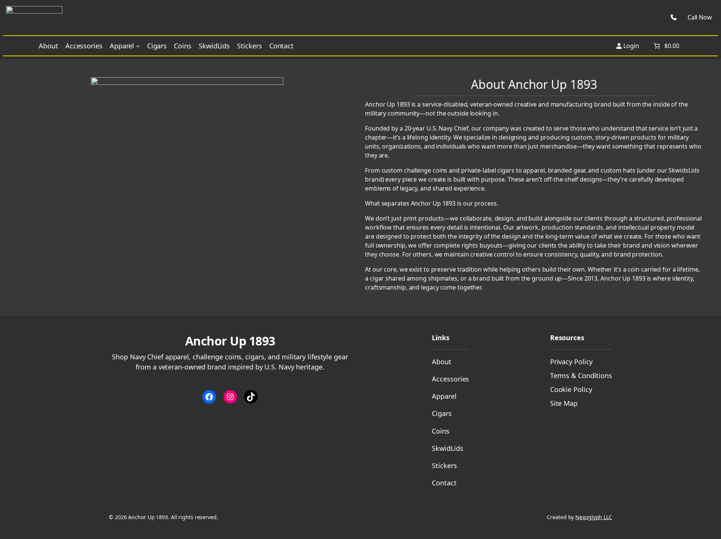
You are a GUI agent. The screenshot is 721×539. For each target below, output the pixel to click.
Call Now (700, 17)
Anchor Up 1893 (230, 341)
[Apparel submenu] (138, 46)
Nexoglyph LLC (593, 517)
